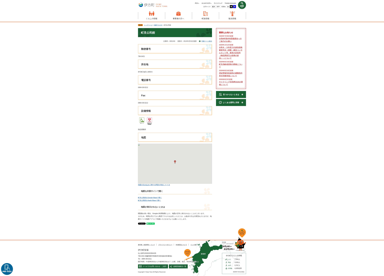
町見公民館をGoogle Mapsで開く (150, 197)
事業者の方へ (178, 19)
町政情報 (205, 19)
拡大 (213, 6)
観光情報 (232, 19)
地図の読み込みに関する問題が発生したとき (154, 185)
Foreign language (230, 3)
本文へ (197, 3)
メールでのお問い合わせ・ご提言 (154, 266)
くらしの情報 (151, 19)
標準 (218, 6)
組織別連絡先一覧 (179, 266)
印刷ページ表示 (207, 41)
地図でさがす (158, 25)
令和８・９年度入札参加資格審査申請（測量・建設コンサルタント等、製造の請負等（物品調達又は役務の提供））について (230, 52)
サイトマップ (218, 3)
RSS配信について (181, 245)
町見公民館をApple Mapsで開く (149, 200)
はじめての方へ (206, 3)
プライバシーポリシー (165, 245)
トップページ (148, 25)
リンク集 (193, 245)
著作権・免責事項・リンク (146, 245)
